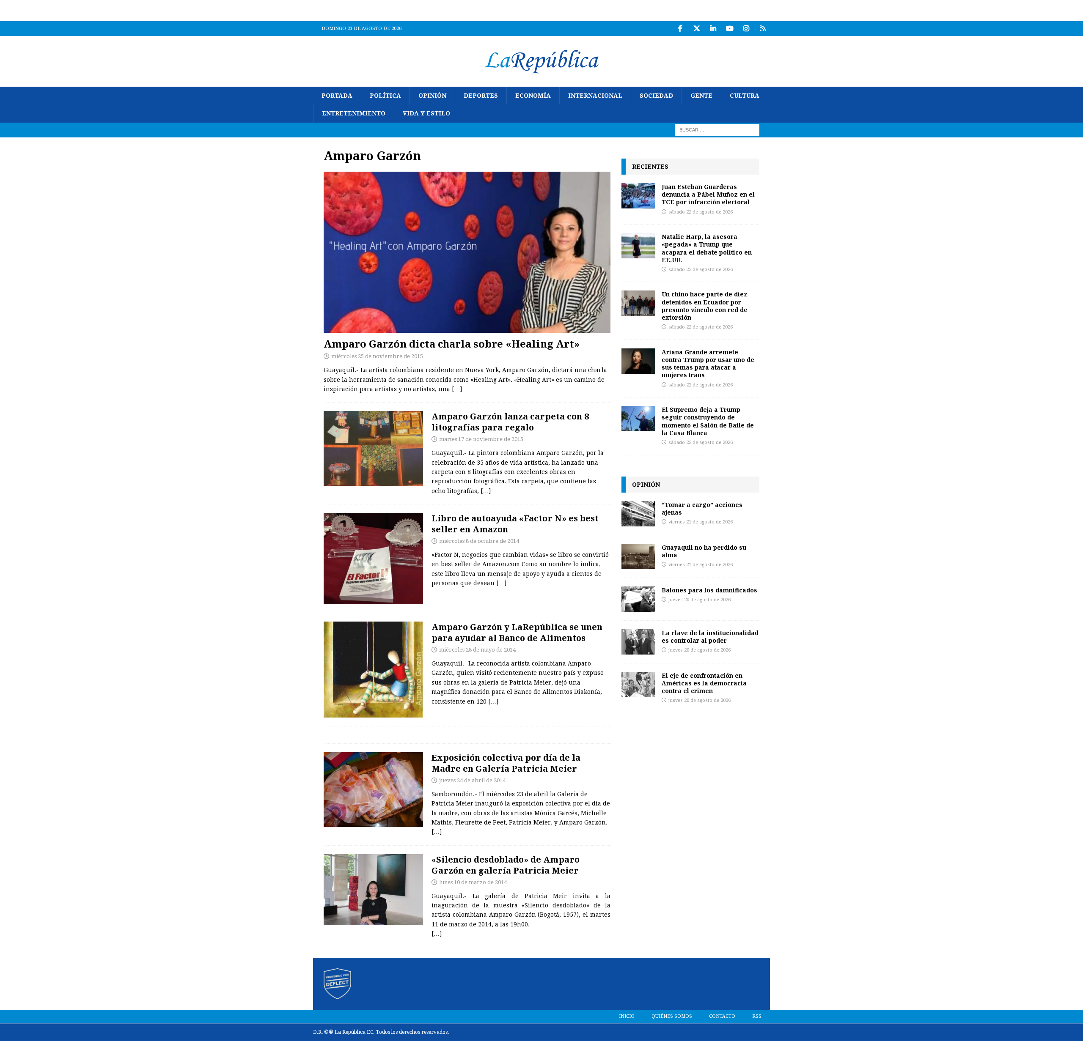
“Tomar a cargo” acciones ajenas (702, 508)
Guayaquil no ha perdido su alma (704, 551)
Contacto (722, 1016)
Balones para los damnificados (709, 590)
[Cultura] (373, 670)
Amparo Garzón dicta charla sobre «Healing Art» (452, 344)
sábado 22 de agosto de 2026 (700, 212)
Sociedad (656, 95)
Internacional (595, 95)
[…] (457, 389)
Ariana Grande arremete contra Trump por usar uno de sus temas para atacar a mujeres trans (708, 363)
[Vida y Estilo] (373, 448)
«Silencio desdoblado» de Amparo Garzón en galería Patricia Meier (506, 865)
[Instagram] (746, 28)
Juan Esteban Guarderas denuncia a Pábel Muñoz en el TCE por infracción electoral (708, 194)
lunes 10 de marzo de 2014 (473, 882)
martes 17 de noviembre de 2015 (481, 439)
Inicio (627, 1016)
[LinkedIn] (713, 28)
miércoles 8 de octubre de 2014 (479, 541)
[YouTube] (729, 28)
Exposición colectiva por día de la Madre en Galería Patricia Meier (506, 763)
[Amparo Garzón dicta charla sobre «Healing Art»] (467, 252)
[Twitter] (696, 28)
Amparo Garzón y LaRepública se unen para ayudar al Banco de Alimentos (517, 632)
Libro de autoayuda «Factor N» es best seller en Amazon (515, 523)
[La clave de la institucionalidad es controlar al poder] (638, 642)
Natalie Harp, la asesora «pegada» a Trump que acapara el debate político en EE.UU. (707, 248)
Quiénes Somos (671, 1016)
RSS (756, 1016)
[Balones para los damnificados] (638, 599)
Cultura (744, 95)
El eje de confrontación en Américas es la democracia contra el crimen (704, 683)
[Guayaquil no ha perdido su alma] (638, 556)
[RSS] (762, 28)
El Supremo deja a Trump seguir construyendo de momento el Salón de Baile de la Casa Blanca (708, 421)
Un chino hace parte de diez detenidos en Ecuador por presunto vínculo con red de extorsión (705, 305)
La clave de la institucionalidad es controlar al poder (710, 636)
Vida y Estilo (426, 113)
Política (385, 95)
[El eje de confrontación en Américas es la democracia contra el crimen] (638, 684)
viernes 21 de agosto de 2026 (700, 522)
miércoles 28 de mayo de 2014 (477, 650)
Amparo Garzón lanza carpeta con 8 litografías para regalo (510, 422)
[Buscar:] (717, 129)
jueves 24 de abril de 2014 (472, 780)
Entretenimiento (353, 113)
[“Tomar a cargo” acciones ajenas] (638, 513)
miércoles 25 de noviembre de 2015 (377, 356)
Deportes (481, 95)
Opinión (432, 95)
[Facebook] (680, 28)
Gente (701, 95)
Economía (533, 95)
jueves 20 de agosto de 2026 (699, 600)
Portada (337, 95)
